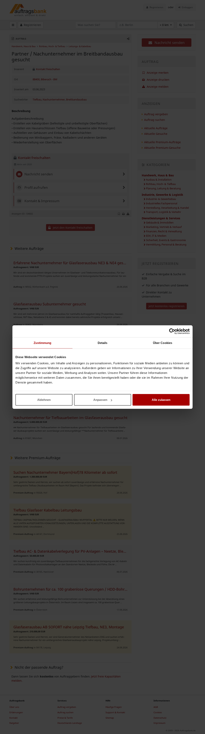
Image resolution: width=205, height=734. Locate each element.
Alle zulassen (161, 399)
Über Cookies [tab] (162, 342)
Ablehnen (44, 399)
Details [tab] (103, 342)
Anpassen (100, 399)
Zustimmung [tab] (42, 342)
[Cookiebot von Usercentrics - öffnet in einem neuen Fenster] (172, 331)
